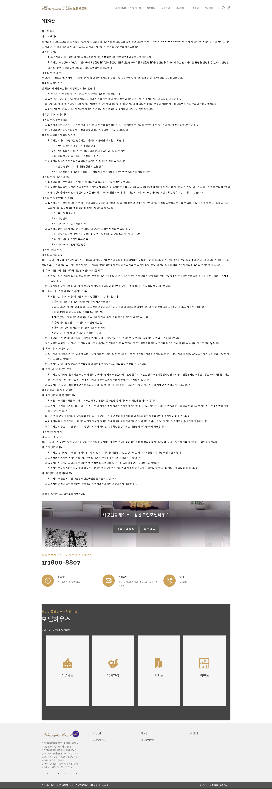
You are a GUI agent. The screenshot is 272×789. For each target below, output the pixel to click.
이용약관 (203, 785)
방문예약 (151, 7)
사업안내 (166, 7)
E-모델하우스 (147, 739)
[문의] (169, 580)
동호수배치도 (99, 739)
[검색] (223, 8)
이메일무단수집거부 (218, 785)
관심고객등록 (125, 529)
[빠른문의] (108, 580)
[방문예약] (48, 580)
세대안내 (209, 7)
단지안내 (180, 7)
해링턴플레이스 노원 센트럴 (128, 7)
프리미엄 (194, 7)
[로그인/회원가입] (228, 8)
